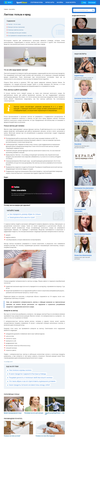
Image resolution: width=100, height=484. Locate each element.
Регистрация (91, 2)
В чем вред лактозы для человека (17, 32)
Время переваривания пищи (12, 413)
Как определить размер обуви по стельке (25, 214)
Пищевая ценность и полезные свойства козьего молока (30, 377)
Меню (9, 2)
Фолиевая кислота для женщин (33, 413)
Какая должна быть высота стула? (22, 217)
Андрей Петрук (78, 75)
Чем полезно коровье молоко (20, 370)
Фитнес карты (49, 2)
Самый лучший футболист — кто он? (54, 413)
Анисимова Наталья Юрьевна (83, 98)
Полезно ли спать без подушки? (45, 436)
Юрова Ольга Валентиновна (83, 255)
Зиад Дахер (77, 144)
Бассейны (60, 2)
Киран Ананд (78, 167)
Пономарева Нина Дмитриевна (84, 188)
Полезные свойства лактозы (15, 30)
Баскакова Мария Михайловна (83, 121)
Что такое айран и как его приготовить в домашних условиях (32, 381)
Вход (84, 2)
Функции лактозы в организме (16, 27)
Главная (6, 9)
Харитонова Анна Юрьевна (82, 234)
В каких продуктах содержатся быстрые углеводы (27, 374)
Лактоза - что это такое (14, 24)
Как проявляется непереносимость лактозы (20, 35)
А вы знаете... (12, 9)
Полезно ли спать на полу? (12, 436)
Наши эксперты (71, 2)
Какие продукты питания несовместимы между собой (29, 385)
